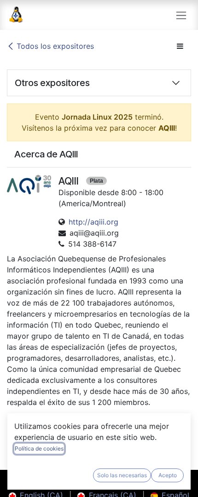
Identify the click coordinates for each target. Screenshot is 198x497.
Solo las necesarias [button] (122, 475)
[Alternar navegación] (181, 15)
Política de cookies (39, 448)
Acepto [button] (167, 475)
